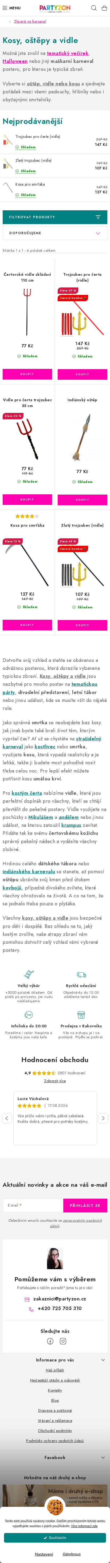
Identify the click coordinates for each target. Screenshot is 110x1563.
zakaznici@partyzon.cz (59, 1298)
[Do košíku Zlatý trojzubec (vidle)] (82, 625)
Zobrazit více (55, 1081)
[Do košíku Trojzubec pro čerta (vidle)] (82, 374)
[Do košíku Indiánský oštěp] (82, 500)
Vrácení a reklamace (55, 1420)
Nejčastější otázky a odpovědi (55, 1380)
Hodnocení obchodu (55, 1060)
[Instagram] (63, 1341)
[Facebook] (50, 1341)
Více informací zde (84, 1526)
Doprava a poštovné (55, 1410)
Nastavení (44, 1554)
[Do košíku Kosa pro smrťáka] (27, 625)
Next (103, 1118)
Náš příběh (55, 1370)
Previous (7, 1118)
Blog (55, 1400)
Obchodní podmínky (55, 1430)
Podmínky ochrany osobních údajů (55, 1440)
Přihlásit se (85, 1205)
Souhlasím (57, 1537)
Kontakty (55, 1390)
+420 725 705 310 (60, 1308)
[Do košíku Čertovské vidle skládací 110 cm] (27, 374)
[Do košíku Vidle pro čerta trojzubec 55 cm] (27, 499)
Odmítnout (72, 1554)
